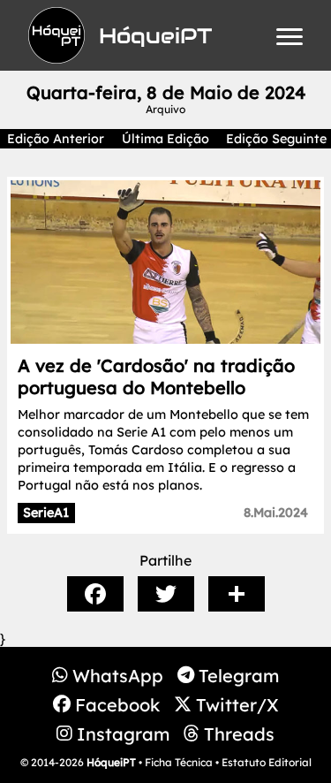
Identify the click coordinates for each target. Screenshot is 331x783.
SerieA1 (46, 513)
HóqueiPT (111, 762)
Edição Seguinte (276, 139)
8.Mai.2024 (276, 513)
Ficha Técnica (179, 762)
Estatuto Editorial (267, 762)
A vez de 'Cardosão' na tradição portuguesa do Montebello (156, 376)
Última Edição (165, 139)
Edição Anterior (55, 139)
